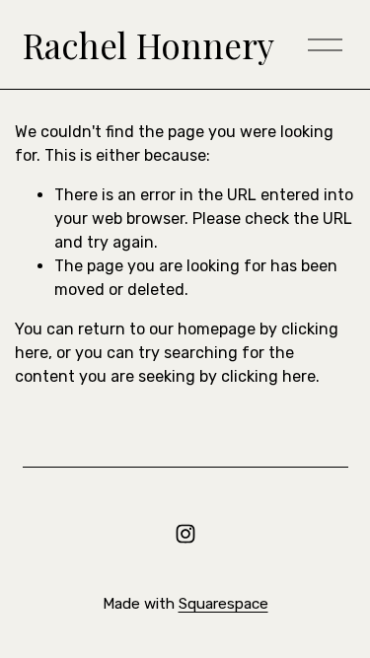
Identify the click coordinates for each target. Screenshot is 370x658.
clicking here (268, 376)
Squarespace (223, 604)
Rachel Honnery (148, 45)
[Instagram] (185, 534)
